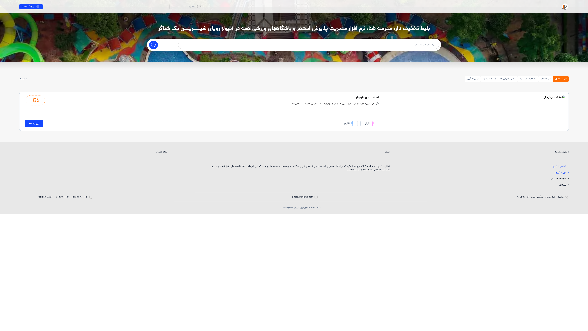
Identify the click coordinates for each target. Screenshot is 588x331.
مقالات (562, 185)
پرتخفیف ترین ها (528, 79)
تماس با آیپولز (559, 166)
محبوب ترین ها (507, 79)
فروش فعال (561, 79)
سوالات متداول (558, 179)
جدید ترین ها (489, 79)
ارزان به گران (473, 79)
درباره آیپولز (560, 173)
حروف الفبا (546, 79)
